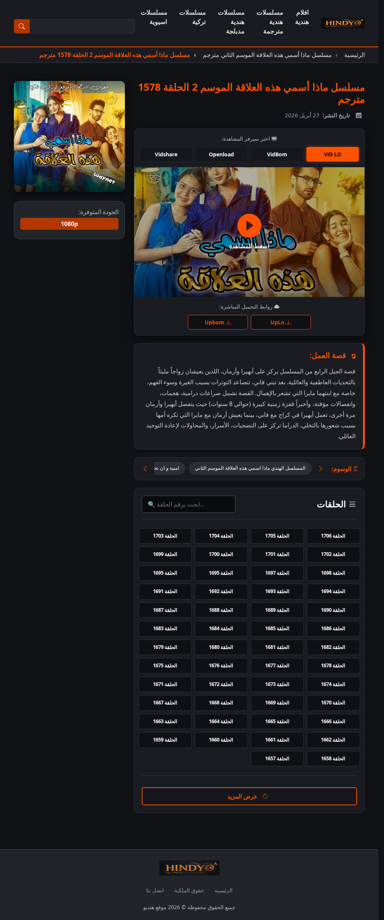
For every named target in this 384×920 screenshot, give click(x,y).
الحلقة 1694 (333, 591)
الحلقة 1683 (165, 628)
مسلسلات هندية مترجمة (269, 21)
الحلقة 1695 (221, 572)
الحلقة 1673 (277, 684)
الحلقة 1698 (333, 572)
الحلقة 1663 (165, 721)
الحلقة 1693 (277, 591)
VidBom (277, 154)
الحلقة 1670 (333, 702)
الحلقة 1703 (165, 535)
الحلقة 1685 (277, 628)
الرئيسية (223, 890)
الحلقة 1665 (277, 721)
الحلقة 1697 (277, 572)
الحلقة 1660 (221, 739)
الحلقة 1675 (165, 665)
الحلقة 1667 (165, 702)
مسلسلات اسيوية (154, 17)
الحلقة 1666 (333, 721)
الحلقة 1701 (277, 554)
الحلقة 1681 (277, 647)
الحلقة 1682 (333, 647)
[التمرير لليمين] (320, 468)
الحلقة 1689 (277, 610)
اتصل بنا (155, 890)
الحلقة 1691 (165, 591)
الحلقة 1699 (165, 554)
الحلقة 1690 (333, 610)
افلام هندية (302, 17)
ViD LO (332, 154)
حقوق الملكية (189, 890)
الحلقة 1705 (277, 535)
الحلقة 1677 (277, 665)
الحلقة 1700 (221, 554)
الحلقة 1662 (333, 739)
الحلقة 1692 (221, 591)
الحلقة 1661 (277, 739)
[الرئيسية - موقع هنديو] (343, 23)
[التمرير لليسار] (145, 468)
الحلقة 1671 (165, 684)
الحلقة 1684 (221, 628)
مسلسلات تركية (192, 17)
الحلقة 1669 (277, 702)
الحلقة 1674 (333, 684)
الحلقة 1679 (165, 647)
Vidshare (166, 154)
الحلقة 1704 (221, 535)
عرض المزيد (243, 796)
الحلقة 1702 (333, 554)
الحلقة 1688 (221, 610)
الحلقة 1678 (333, 665)
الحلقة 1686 (333, 628)
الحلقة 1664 (221, 721)
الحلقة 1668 (221, 702)
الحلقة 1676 (221, 665)
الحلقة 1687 (165, 610)
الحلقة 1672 (221, 684)
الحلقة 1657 (277, 758)
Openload (221, 154)
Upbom (215, 322)
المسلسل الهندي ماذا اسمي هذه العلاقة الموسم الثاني (250, 467)
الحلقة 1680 (221, 647)
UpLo (278, 322)
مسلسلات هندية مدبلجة (231, 21)
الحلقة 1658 (333, 758)
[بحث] (22, 26)
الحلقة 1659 (165, 739)
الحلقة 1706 (333, 535)
